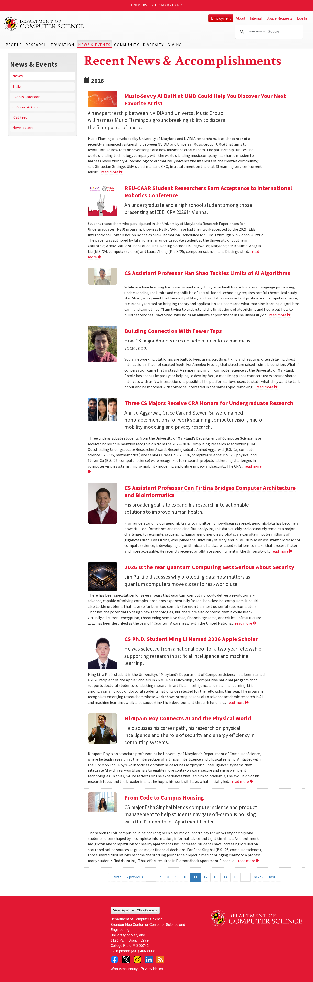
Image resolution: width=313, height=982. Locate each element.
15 (235, 877)
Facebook (114, 959)
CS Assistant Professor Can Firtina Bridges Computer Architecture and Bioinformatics (210, 491)
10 (185, 877)
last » (273, 877)
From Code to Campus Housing (164, 797)
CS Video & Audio (26, 107)
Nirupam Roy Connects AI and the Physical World (187, 718)
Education (62, 44)
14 (225, 877)
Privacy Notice (152, 968)
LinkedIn (149, 959)
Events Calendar (26, 96)
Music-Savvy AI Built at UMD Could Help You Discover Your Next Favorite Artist (205, 99)
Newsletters (22, 127)
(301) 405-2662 (143, 950)
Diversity (153, 44)
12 (205, 877)
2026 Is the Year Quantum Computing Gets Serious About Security (209, 567)
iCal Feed (19, 117)
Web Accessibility (124, 968)
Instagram (137, 959)
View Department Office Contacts (135, 910)
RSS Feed (160, 959)
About (240, 18)
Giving (175, 44)
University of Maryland (156, 5)
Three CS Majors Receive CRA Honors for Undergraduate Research (208, 403)
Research (36, 44)
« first (116, 877)
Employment (221, 18)
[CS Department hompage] (256, 916)
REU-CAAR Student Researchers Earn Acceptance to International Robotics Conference (208, 191)
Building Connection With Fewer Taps (173, 331)
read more (110, 172)
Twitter (126, 959)
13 (215, 877)
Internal (256, 18)
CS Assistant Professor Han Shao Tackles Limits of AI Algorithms (207, 273)
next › (258, 877)
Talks (17, 86)
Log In (302, 18)
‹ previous (135, 877)
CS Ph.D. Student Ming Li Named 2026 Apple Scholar (191, 639)
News (17, 76)
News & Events (94, 44)
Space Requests (279, 18)
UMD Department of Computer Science (44, 24)
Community (126, 44)
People (14, 44)
